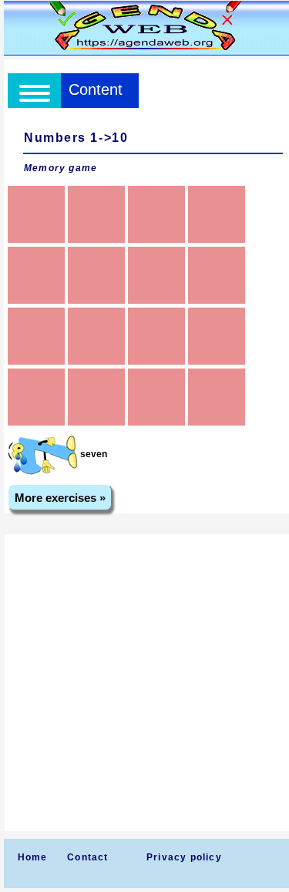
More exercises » (60, 497)
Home (33, 857)
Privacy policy (184, 857)
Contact (87, 857)
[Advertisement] (144, 682)
